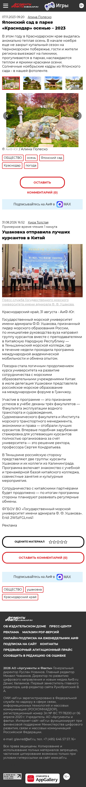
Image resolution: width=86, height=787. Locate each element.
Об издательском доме (24, 626)
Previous (6, 115)
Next (77, 115)
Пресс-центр (60, 626)
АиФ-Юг (12, 149)
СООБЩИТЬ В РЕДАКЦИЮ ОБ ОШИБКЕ (34, 655)
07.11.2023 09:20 (13, 17)
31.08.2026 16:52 (13, 222)
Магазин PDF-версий (40, 632)
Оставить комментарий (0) (42, 184)
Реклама (11, 632)
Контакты (49, 644)
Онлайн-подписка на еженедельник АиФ (40, 638)
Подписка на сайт (20, 644)
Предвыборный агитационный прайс (37, 650)
